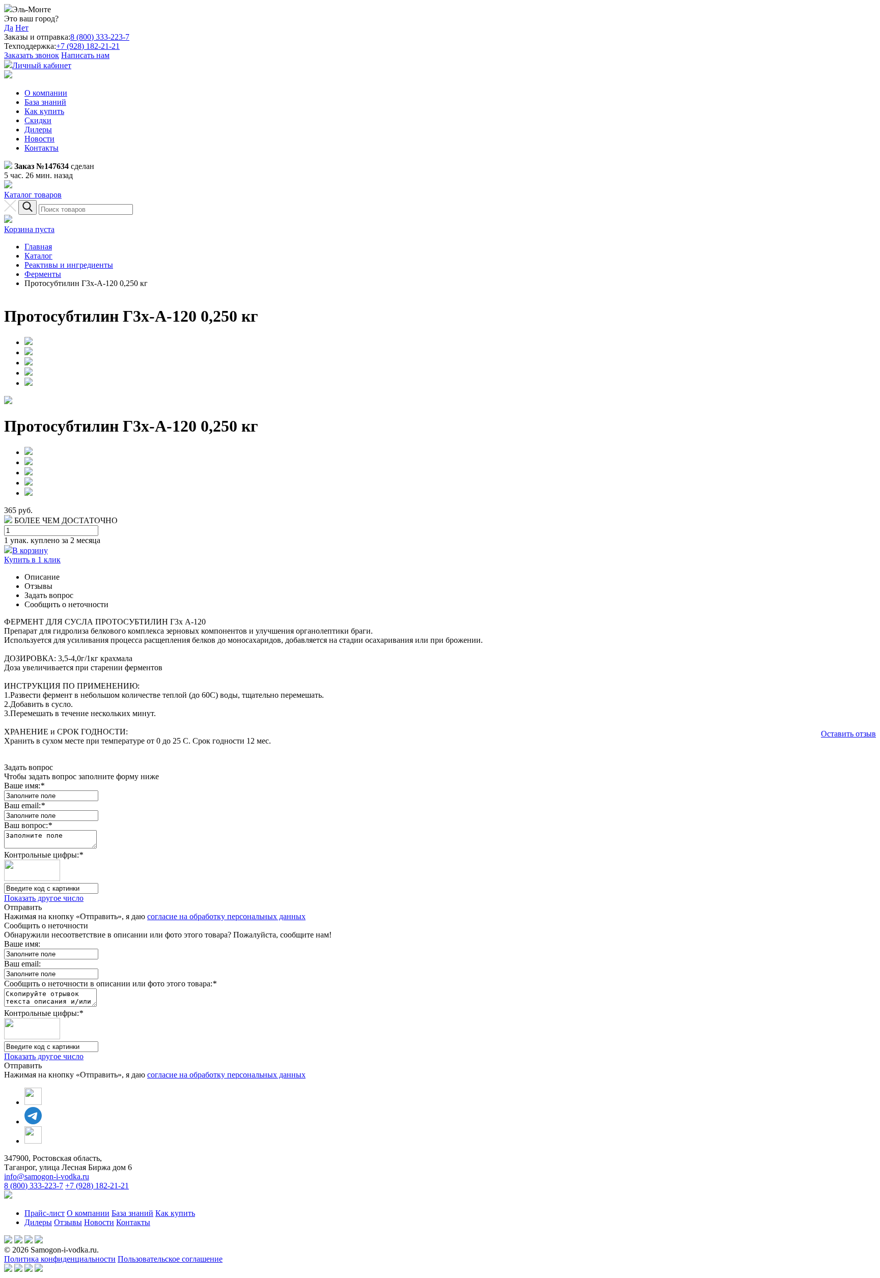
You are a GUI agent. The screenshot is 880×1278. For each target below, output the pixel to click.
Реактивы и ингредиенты (68, 265)
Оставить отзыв (848, 733)
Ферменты (42, 274)
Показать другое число (44, 898)
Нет (22, 27)
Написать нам (85, 55)
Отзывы (68, 1222)
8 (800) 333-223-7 (99, 37)
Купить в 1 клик (32, 559)
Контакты (41, 148)
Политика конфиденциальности (60, 1259)
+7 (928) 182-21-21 (88, 46)
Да (8, 27)
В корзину (30, 550)
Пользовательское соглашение (170, 1259)
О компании (45, 93)
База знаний (45, 102)
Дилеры (38, 129)
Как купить (44, 111)
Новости (39, 138)
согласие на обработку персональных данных (226, 916)
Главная (38, 246)
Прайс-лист (44, 1213)
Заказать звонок (31, 55)
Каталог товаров (33, 194)
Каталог (38, 255)
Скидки (37, 120)
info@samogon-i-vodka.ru (46, 1176)
